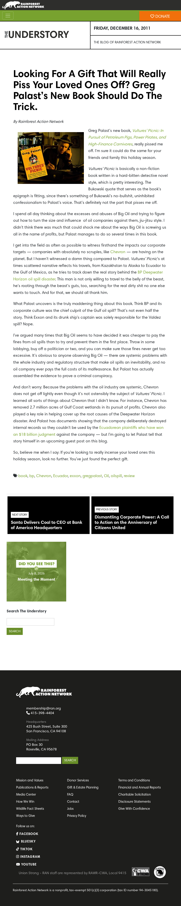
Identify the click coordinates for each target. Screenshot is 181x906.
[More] (4, 97)
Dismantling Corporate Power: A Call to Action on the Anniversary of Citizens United (132, 522)
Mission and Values (29, 780)
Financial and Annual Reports (139, 787)
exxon (75, 476)
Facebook (28, 834)
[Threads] (4, 88)
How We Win (25, 802)
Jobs (70, 809)
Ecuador (60, 476)
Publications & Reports (32, 787)
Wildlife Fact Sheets (30, 809)
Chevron (117, 252)
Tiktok (26, 849)
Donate (162, 17)
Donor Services (78, 780)
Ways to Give (25, 816)
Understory (38, 35)
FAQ (70, 794)
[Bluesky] (4, 79)
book (22, 476)
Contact (73, 802)
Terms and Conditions (134, 780)
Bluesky (28, 841)
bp (31, 476)
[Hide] (2, 106)
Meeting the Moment (36, 580)
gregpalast (92, 476)
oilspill (116, 476)
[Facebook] (4, 62)
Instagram (29, 857)
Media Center (26, 794)
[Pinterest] (4, 71)
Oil (106, 476)
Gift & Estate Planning (82, 787)
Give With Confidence (134, 809)
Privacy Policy (76, 816)
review (129, 476)
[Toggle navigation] (7, 15)
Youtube (28, 864)
